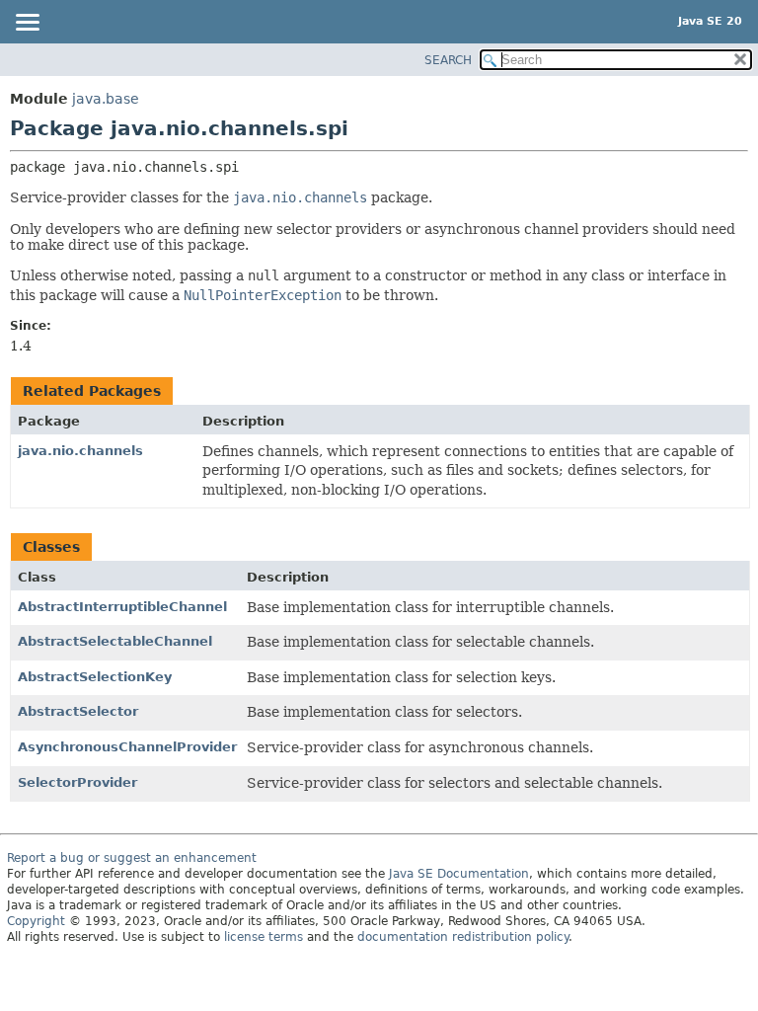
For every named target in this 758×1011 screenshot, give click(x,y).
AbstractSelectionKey (95, 676)
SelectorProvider (77, 782)
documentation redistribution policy (462, 937)
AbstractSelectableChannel (115, 641)
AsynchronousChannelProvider (127, 746)
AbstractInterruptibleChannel (122, 606)
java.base (105, 99)
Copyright (36, 921)
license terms (263, 937)
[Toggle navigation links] (26, 24)
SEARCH (448, 60)
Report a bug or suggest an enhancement (132, 858)
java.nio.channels (80, 450)
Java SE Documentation (459, 874)
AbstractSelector (78, 711)
